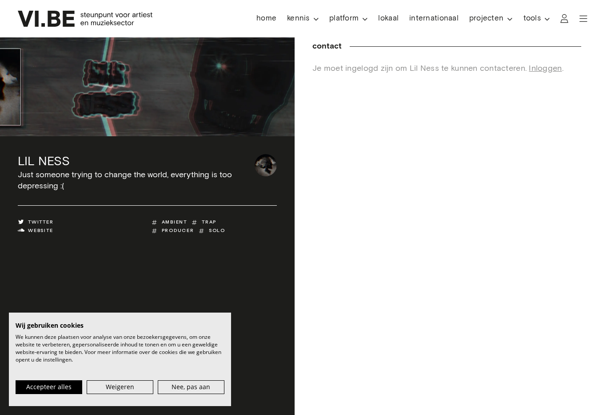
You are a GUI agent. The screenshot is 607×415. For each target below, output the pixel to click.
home (266, 18)
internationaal (434, 18)
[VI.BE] (85, 18)
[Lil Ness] (266, 165)
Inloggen (545, 69)
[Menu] (583, 19)
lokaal (388, 18)
